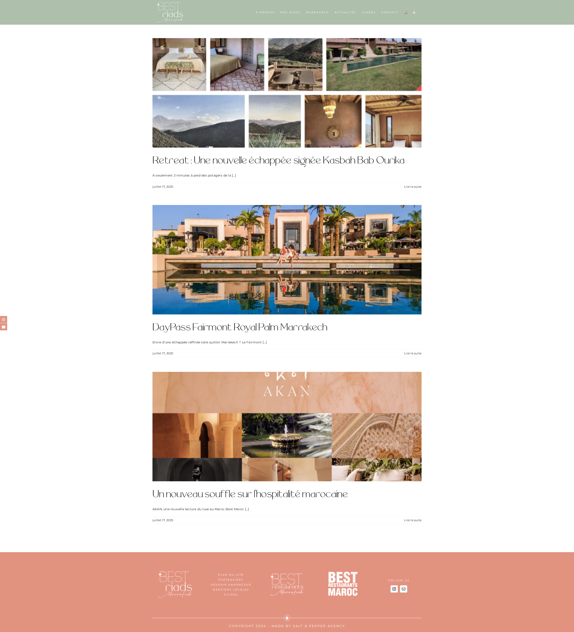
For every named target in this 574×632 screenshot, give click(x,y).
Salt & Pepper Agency (319, 626)
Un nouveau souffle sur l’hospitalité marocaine (250, 494)
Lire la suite (413, 186)
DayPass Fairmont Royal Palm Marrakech (239, 327)
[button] (414, 12)
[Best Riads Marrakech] (175, 573)
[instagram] (394, 589)
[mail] (403, 589)
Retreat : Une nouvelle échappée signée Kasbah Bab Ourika (278, 160)
